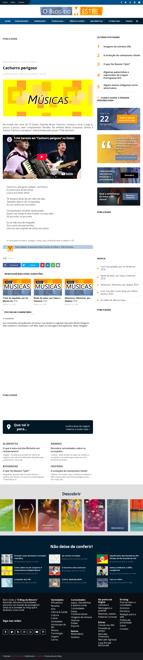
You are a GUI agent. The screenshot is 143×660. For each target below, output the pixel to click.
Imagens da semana (81, 617)
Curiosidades (77, 608)
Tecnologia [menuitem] (57, 21)
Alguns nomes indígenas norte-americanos (121, 87)
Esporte (75, 625)
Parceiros (125, 611)
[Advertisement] (53, 408)
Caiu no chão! (116, 579)
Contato (21, 2)
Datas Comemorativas (79, 612)
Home (5, 2)
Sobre (12, 2)
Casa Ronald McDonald (104, 644)
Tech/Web (94, 528)
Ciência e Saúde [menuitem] (76, 21)
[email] (139, 2)
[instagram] (130, 2)
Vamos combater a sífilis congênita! (121, 569)
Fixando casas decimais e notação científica (30, 557)
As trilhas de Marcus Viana (113, 300)
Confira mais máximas (126, 157)
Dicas (25, 528)
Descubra (129, 175)
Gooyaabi (39, 656)
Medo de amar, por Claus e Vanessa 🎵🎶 (47, 299)
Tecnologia (57, 633)
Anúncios (124, 608)
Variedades (57, 621)
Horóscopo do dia (58, 626)
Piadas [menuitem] (129, 21)
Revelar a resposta (130, 196)
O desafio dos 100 (22, 579)
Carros (54, 639)
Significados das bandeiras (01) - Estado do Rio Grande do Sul (125, 557)
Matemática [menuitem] (96, 21)
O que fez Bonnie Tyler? (16, 470)
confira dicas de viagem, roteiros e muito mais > (77, 428)
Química (75, 637)
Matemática (117, 528)
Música (17, 62)
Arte (71, 528)
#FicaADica (56, 602)
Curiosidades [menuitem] (21, 21)
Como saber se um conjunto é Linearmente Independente (28, 569)
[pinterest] (134, 2)
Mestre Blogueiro (11, 74)
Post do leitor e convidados (128, 603)
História (75, 620)
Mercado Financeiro (103, 635)
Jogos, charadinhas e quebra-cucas (81, 604)
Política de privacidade (126, 621)
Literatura (103, 605)
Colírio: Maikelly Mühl (72, 579)
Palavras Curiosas (107, 616)
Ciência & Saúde (59, 611)
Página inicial (8, 62)
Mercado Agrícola (107, 639)
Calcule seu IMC (106, 625)
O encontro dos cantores (74, 567)
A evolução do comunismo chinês (69, 470)
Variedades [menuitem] (39, 21)
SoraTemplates (17, 656)
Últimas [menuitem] (9, 27)
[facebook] (121, 2)
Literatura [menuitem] (114, 21)
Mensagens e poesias (48, 526)
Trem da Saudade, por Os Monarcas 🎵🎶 (15, 299)
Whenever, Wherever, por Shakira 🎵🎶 (77, 299)
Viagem (55, 636)
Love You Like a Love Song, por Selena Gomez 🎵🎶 (119, 292)
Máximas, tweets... (107, 613)
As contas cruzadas (71, 555)
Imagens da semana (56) (117, 46)
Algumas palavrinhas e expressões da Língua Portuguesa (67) (116, 75)
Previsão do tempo (104, 629)
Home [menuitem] (7, 21)
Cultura (55, 615)
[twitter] (125, 2)
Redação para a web (128, 615)
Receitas (55, 605)
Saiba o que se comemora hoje (127, 119)
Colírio (54, 618)
